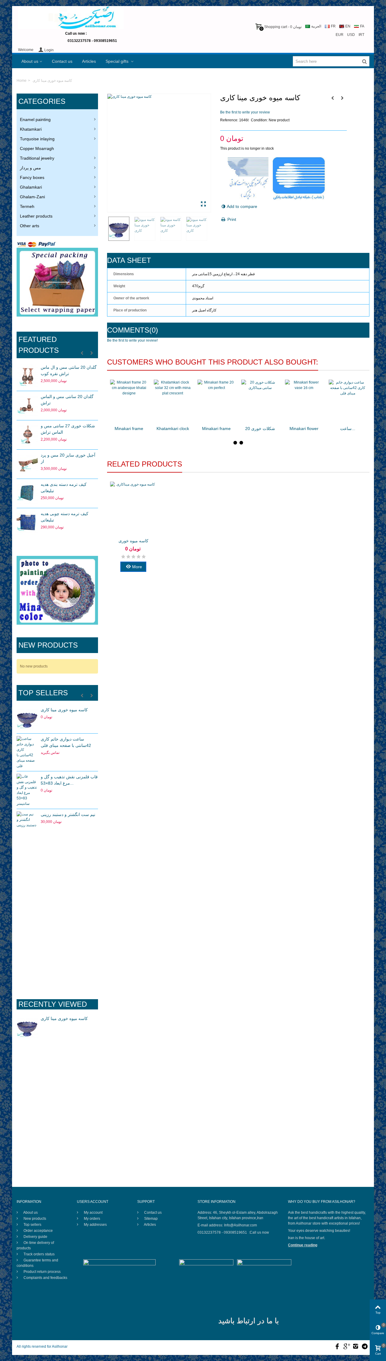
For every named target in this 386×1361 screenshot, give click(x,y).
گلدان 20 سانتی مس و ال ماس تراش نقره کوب (68, 370)
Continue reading (302, 1245)
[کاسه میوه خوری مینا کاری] (27, 719)
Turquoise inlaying (37, 138)
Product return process (42, 1272)
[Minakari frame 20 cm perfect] (216, 401)
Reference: (229, 120)
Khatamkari (31, 129)
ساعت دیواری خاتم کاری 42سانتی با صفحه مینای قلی (66, 742)
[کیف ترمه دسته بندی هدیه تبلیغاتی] (27, 493)
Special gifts (118, 61)
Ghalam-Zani (32, 196)
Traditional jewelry (37, 158)
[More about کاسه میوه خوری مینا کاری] (27, 1027)
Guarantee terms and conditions (37, 1263)
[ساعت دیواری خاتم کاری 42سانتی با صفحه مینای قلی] (27, 752)
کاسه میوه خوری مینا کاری (64, 709)
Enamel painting (35, 119)
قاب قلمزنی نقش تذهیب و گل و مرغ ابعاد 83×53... (69, 780)
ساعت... (347, 428)
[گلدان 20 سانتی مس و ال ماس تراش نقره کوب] (27, 376)
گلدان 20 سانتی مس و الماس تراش (67, 399)
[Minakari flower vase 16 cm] (304, 401)
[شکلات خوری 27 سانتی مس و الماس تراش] (27, 435)
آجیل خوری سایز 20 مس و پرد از (68, 458)
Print (231, 219)
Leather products (36, 216)
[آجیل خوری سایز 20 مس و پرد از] (27, 464)
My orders (91, 1218)
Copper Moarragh (37, 148)
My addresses (95, 1224)
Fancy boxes (32, 177)
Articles (89, 61)
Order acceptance (38, 1231)
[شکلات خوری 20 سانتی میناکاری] (260, 401)
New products (48, 645)
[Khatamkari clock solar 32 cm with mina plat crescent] (172, 401)
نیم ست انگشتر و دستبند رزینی (68, 814)
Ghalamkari (31, 187)
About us (29, 61)
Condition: (259, 120)
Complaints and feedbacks (45, 1278)
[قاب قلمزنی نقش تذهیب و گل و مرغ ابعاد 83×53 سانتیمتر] (27, 790)
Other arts (29, 225)
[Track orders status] (57, 882)
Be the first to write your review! (132, 340)
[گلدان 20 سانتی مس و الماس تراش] (27, 406)
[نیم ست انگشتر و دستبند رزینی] (27, 823)
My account (93, 1212)
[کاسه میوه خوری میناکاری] (133, 508)
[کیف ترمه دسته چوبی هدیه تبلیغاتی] (27, 523)
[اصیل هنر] (71, 17)
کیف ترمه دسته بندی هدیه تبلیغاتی (64, 487)
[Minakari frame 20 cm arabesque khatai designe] (129, 401)
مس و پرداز (30, 167)
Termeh (27, 206)
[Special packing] (57, 282)
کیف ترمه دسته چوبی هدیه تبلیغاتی (64, 516)
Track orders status (39, 1254)
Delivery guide (35, 1237)
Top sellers (43, 693)
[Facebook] (337, 1347)
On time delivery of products (35, 1245)
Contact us (62, 61)
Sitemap (150, 1218)
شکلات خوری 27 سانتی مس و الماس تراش (68, 429)
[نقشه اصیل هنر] (57, 957)
